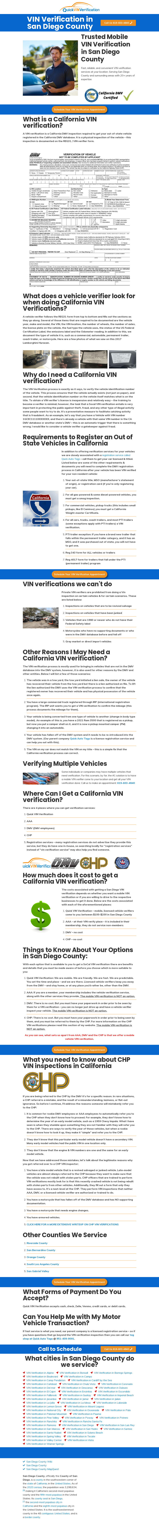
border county (32, 1517)
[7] (24, 1501)
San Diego (56, 1498)
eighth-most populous (55, 1505)
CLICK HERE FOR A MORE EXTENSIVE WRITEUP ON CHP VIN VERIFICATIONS (73, 1224)
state (30, 1483)
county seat (41, 1498)
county (39, 1479)
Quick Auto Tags (80, 738)
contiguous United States (56, 1513)
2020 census (34, 1487)
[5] (24, 1490)
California (42, 1483)
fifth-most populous (51, 1494)
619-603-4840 (126, 782)
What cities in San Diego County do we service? (79, 1361)
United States (62, 1483)
